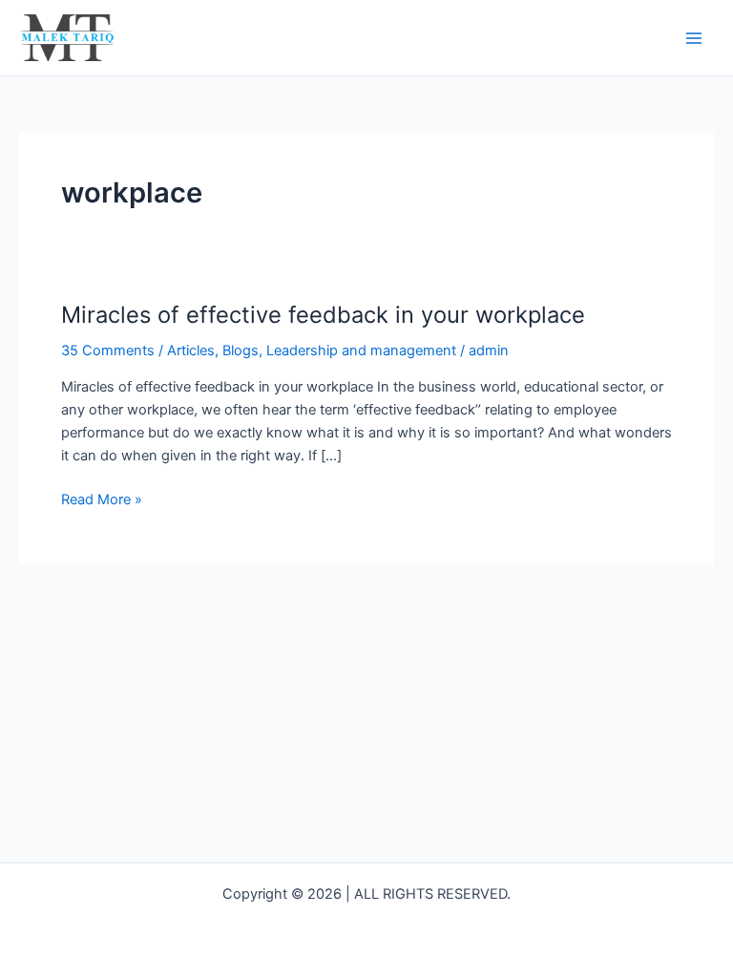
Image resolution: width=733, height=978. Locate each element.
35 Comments (108, 350)
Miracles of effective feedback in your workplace (323, 315)
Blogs (240, 350)
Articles (191, 350)
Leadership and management (361, 350)
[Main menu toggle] (694, 38)
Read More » (101, 498)
